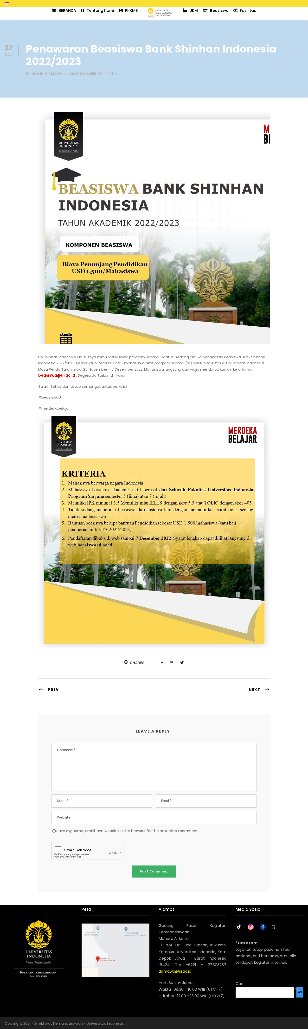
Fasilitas (248, 10)
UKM (193, 10)
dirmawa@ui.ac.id (175, 971)
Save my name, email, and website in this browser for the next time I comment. (127, 830)
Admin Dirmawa (47, 73)
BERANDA (67, 10)
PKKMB (131, 10)
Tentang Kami (100, 10)
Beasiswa (219, 10)
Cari (239, 983)
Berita (96, 73)
